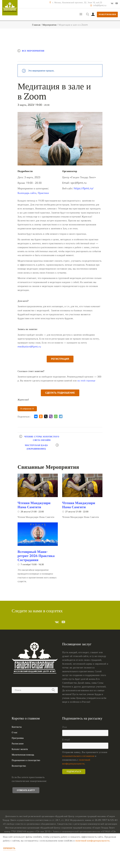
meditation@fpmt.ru (29, 346)
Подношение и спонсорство (26, 760)
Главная (36, 24)
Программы (18, 738)
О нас (15, 732)
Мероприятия (49, 24)
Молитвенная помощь (23, 754)
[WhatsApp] (56, 416)
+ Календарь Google (33, 58)
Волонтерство (19, 765)
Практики (43, 193)
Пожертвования (107, 14)
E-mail (66, 739)
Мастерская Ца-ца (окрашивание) (36, 447)
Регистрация (60, 359)
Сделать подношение (60, 393)
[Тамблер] (57, 622)
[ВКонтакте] (36, 416)
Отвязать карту (26, 790)
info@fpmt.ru (99, 5)
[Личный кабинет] (93, 14)
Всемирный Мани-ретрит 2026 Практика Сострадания (36, 555)
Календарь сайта (27, 193)
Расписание (18, 743)
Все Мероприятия (33, 50)
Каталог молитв (20, 749)
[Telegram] (60, 416)
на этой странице (86, 380)
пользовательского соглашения (78, 756)
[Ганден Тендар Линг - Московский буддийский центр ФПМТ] (10, 7)
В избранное (26, 409)
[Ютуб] (116, 3)
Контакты (17, 726)
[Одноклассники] (41, 416)
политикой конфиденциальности (92, 840)
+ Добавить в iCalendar (62, 58)
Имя (64, 727)
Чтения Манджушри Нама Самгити (34, 504)
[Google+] (112, 3)
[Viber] (51, 416)
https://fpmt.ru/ (84, 188)
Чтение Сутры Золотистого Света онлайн (41, 438)
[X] (46, 416)
